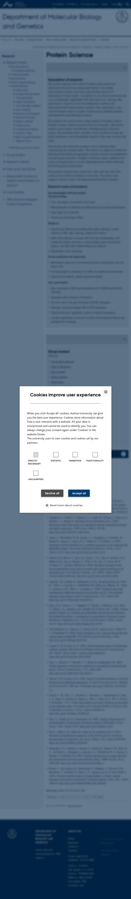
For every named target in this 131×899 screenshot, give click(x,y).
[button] (65, 505)
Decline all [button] (52, 493)
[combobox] (105, 391)
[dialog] (65, 449)
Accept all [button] (79, 493)
